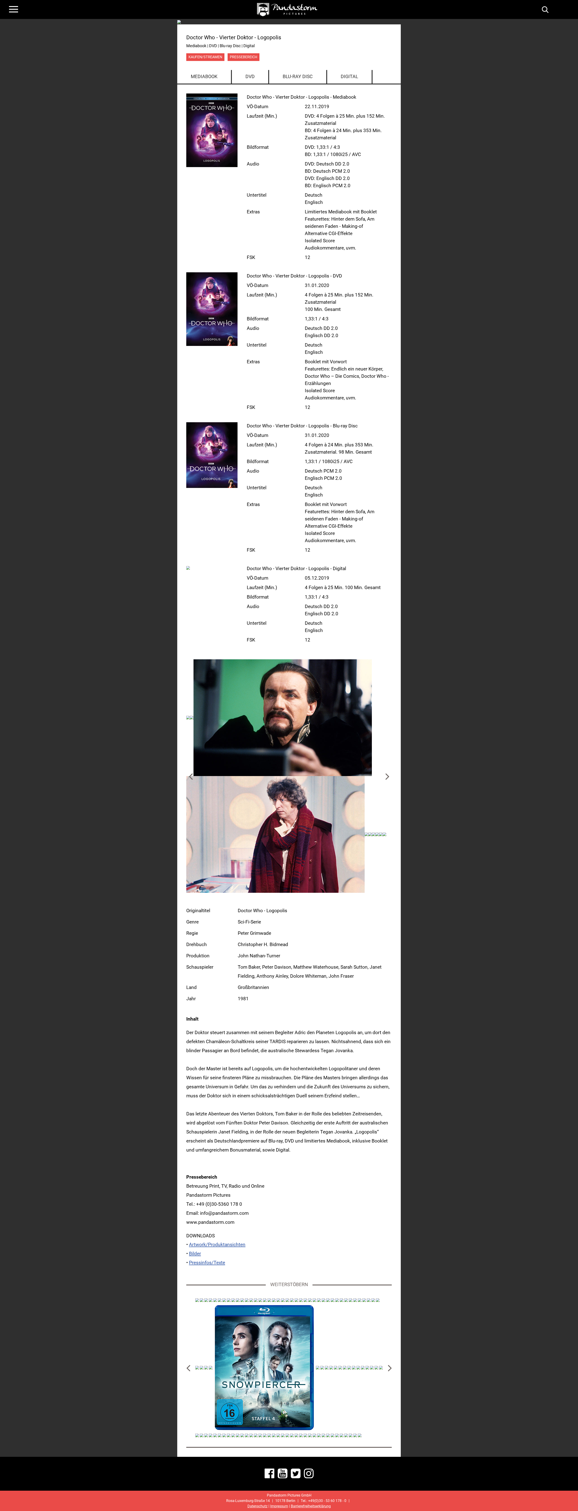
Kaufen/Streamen (205, 57)
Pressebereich (243, 57)
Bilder (195, 1253)
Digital (349, 76)
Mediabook (204, 76)
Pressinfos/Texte (207, 1262)
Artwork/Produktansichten (217, 1244)
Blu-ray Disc (298, 76)
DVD (250, 76)
